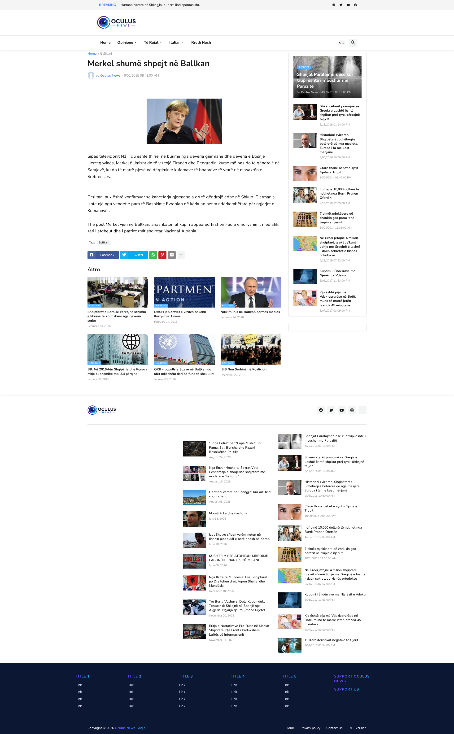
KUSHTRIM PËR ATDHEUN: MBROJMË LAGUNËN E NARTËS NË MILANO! (238, 558)
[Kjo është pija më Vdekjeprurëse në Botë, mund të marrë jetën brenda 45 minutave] (305, 298)
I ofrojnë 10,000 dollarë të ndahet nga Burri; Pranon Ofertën (339, 193)
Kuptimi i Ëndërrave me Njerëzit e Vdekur (337, 273)
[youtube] (348, 5)
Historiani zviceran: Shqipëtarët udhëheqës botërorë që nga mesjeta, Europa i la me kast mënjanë (339, 143)
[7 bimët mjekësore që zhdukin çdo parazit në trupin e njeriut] (305, 219)
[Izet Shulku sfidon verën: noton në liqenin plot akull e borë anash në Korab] (194, 540)
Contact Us (334, 728)
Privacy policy (310, 728)
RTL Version (358, 728)
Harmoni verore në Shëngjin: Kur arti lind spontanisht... (161, 5)
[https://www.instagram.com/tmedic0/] (362, 410)
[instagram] (352, 410)
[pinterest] (355, 5)
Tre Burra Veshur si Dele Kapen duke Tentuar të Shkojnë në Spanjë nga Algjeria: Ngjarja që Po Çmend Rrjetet (237, 605)
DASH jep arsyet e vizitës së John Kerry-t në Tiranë (180, 314)
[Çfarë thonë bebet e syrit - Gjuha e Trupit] (305, 173)
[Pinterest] (162, 255)
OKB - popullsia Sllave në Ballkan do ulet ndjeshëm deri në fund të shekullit (184, 371)
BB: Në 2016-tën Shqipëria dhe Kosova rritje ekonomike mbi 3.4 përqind (117, 371)
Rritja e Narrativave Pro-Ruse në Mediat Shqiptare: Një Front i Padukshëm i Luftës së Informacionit (239, 630)
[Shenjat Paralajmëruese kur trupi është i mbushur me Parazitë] (289, 441)
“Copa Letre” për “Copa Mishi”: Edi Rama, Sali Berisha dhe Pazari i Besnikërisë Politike (235, 447)
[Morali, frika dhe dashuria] (194, 519)
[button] (341, 42)
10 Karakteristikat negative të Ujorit (331, 640)
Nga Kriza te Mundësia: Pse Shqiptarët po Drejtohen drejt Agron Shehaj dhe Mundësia (238, 581)
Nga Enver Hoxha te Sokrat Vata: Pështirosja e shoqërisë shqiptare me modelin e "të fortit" (237, 472)
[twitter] (341, 5)
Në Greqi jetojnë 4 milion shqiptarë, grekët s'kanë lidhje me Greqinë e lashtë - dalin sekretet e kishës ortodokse (340, 246)
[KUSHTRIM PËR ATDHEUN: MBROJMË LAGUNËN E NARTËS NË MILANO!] (194, 561)
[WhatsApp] (153, 255)
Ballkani (106, 54)
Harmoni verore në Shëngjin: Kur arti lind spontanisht (240, 494)
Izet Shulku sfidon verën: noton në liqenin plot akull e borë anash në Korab (239, 537)
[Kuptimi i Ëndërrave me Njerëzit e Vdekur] (305, 276)
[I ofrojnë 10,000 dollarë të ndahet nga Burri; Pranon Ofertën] (305, 195)
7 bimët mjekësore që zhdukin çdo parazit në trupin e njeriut (337, 218)
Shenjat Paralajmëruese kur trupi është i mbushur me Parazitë (335, 438)
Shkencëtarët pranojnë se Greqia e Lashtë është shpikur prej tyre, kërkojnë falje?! (340, 113)
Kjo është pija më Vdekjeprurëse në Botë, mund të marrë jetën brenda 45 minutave (338, 299)
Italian (174, 42)
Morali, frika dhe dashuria (228, 513)
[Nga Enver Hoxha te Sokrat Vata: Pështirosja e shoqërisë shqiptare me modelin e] (194, 473)
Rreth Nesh (201, 42)
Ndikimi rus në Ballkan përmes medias (250, 312)
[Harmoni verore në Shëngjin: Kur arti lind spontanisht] (194, 497)
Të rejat (151, 42)
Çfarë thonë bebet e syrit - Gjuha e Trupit (340, 170)
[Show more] (181, 255)
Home (105, 42)
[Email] (172, 255)
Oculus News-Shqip (130, 728)
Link (79, 685)
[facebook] (333, 5)
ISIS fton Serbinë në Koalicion (243, 369)
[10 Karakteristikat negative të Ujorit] (289, 645)
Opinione (125, 42)
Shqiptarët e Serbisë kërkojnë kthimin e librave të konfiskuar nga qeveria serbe (116, 316)
